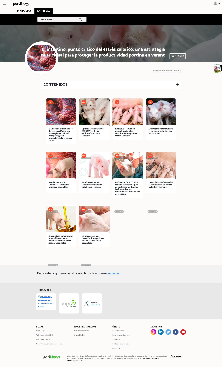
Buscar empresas (47, 19)
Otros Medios (79, 335)
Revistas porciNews (81, 330)
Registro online (118, 330)
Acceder (113, 273)
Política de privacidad (44, 335)
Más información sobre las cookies (49, 344)
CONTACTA (177, 56)
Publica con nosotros (120, 344)
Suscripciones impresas (121, 335)
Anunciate (116, 339)
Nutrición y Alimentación (166, 70)
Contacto (116, 348)
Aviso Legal (40, 330)
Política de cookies (43, 339)
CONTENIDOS (55, 85)
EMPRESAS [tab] (43, 11)
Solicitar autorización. (141, 358)
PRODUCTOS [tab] (24, 11)
